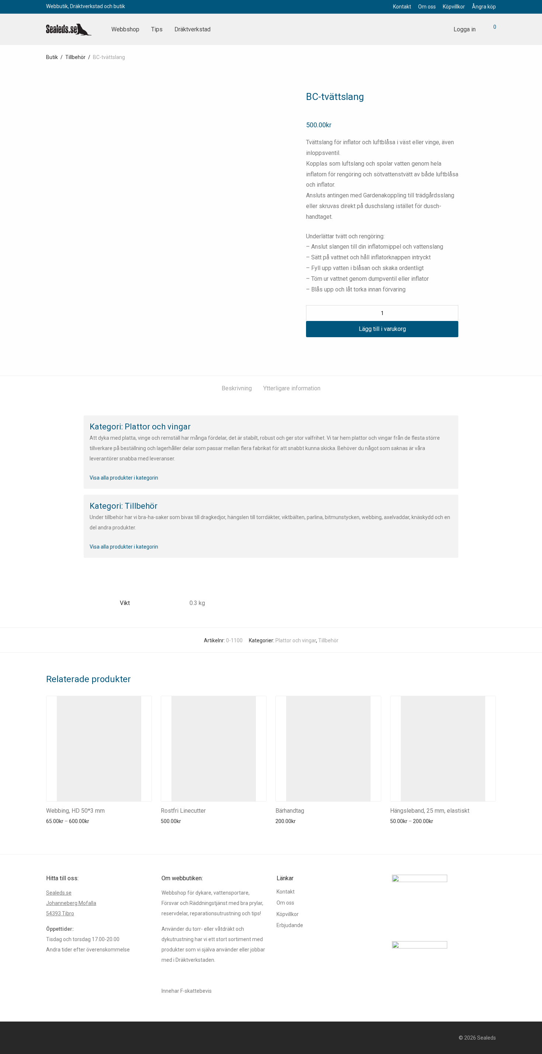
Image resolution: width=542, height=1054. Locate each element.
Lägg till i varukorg (382, 328)
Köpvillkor (454, 6)
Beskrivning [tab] (237, 388)
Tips (157, 29)
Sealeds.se (59, 893)
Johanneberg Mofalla (71, 903)
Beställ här (56, 821)
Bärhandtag (289, 810)
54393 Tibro (60, 913)
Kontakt (402, 6)
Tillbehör (75, 57)
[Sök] (439, 29)
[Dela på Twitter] (319, 351)
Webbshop (125, 29)
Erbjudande (290, 925)
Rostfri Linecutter (183, 810)
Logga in (465, 29)
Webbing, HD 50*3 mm (75, 810)
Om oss (427, 6)
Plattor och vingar (295, 640)
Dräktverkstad (192, 29)
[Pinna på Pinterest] (330, 351)
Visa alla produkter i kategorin (124, 478)
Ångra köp (484, 6)
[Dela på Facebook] (308, 351)
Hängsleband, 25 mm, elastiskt (429, 810)
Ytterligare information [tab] (291, 388)
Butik (52, 57)
